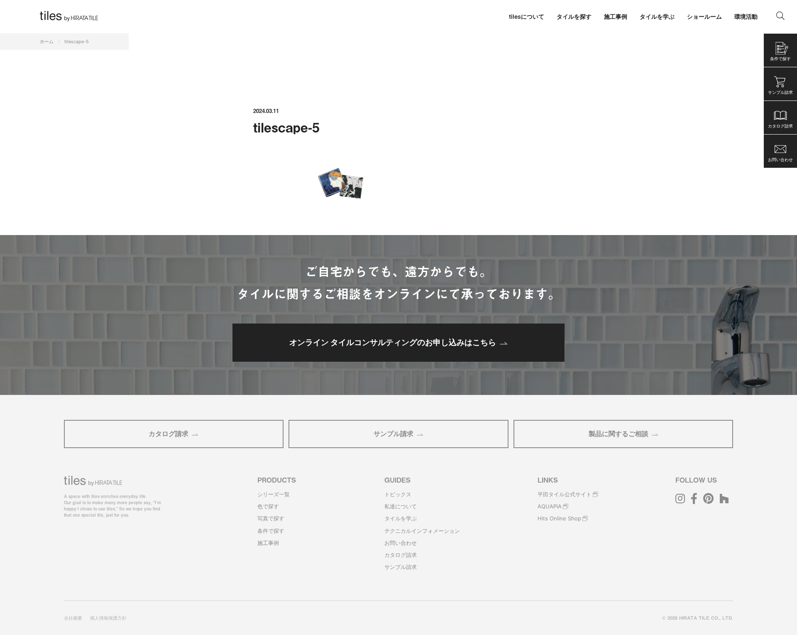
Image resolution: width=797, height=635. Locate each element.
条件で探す (270, 530)
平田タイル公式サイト (565, 494)
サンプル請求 (393, 433)
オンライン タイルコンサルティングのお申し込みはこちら (392, 342)
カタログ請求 (168, 433)
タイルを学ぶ (400, 518)
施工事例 (268, 542)
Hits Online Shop (559, 518)
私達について (400, 506)
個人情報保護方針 (108, 618)
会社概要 (73, 618)
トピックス (397, 494)
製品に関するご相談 (618, 433)
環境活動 (746, 16)
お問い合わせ (400, 542)
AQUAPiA (550, 506)
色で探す (268, 506)
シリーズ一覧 (273, 494)
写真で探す (270, 518)
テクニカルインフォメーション (422, 530)
